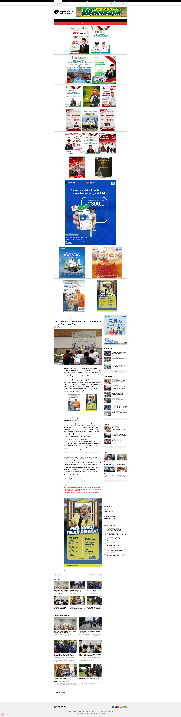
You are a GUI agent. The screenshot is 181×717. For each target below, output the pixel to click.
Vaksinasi (107, 521)
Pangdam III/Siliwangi (110, 518)
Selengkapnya (115, 371)
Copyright (88, 711)
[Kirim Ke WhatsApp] (101, 575)
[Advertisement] (58, 389)
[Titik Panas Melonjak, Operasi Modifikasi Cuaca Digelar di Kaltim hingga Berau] (61, 585)
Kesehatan (93, 20)
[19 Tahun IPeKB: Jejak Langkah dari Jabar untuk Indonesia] (107, 413)
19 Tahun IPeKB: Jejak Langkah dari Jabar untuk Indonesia (119, 413)
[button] (123, 4)
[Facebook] (113, 707)
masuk (60, 695)
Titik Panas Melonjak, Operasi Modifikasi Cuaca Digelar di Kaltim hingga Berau (82, 480)
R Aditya (58, 326)
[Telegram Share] (98, 575)
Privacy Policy (103, 711)
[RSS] (126, 707)
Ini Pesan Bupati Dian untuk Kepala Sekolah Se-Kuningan (119, 387)
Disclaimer (110, 711)
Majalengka (81, 23)
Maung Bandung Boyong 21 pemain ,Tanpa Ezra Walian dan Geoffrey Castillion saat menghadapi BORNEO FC (116, 539)
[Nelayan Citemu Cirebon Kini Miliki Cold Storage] (107, 353)
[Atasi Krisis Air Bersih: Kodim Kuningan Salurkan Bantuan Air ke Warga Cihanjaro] (94, 585)
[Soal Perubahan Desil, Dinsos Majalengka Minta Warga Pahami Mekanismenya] (61, 600)
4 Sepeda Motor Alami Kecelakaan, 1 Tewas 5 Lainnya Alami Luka (79, 482)
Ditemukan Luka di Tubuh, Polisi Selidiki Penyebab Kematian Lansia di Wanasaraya (109, 463)
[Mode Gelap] (126, 4)
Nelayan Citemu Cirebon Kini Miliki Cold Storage (119, 353)
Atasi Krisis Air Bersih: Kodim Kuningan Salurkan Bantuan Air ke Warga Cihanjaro (81, 484)
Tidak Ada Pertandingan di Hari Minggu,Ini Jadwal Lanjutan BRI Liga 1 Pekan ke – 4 (117, 554)
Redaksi (59, 3)
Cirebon (94, 23)
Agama (73, 20)
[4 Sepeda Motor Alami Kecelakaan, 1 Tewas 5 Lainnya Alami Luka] (77, 585)
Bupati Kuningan (109, 511)
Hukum (61, 20)
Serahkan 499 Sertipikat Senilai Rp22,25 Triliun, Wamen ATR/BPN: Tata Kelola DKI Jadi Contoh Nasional (119, 359)
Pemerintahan (85, 20)
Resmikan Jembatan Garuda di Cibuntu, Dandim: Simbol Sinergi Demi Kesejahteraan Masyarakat (119, 407)
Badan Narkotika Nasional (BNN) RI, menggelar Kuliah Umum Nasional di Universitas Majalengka (108, 475)
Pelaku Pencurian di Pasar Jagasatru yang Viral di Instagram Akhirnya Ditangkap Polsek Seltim (122, 463)
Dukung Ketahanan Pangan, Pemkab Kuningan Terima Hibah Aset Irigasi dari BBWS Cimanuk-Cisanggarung (119, 381)
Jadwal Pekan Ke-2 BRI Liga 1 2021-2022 (116, 534)
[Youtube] (121, 707)
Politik (78, 20)
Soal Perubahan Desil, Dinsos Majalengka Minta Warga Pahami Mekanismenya (82, 487)
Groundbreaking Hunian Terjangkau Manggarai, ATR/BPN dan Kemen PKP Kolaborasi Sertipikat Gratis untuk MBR (118, 394)
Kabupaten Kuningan (61, 318)
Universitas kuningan (110, 516)
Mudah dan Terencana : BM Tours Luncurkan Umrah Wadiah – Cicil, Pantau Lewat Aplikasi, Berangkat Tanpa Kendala (110, 1)
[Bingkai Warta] (63, 12)
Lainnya (109, 20)
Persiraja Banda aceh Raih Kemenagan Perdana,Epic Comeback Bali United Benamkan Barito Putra (116, 549)
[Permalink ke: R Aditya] (55, 327)
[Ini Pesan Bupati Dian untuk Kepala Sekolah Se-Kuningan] (107, 388)
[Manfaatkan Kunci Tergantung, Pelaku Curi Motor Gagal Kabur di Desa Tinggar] (122, 470)
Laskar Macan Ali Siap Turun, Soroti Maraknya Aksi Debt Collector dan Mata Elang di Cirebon (81, 493)
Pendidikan (67, 20)
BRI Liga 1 (107, 509)
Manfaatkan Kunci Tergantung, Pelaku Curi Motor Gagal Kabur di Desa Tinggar (121, 475)
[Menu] (55, 4)
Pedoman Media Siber (79, 711)
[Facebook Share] (90, 575)
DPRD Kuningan (72, 23)
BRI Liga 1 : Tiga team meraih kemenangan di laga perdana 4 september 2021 (114, 530)
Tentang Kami (95, 711)
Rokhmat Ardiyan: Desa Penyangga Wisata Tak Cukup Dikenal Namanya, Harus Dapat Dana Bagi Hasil (119, 400)
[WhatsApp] (123, 707)
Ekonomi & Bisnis (101, 20)
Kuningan (88, 23)
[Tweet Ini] (92, 575)
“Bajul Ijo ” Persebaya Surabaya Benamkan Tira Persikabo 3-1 (115, 544)
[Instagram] (118, 707)
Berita (56, 20)
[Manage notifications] (2, 714)
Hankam (57, 23)
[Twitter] (116, 707)
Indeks (64, 3)
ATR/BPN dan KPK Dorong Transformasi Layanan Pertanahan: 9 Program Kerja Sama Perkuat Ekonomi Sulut (119, 366)
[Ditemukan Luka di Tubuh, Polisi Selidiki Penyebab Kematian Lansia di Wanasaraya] (109, 457)
